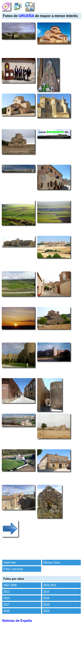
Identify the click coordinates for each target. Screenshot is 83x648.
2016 (46, 598)
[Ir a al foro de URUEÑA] (29, 6)
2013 (46, 591)
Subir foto (9, 562)
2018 (46, 604)
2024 (46, 611)
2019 (6, 611)
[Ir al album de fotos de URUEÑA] (17, 6)
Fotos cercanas (13, 569)
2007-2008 (10, 585)
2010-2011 (49, 585)
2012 (6, 591)
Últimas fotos (51, 562)
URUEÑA (26, 16)
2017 (6, 604)
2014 (6, 598)
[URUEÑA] (6, 6)
